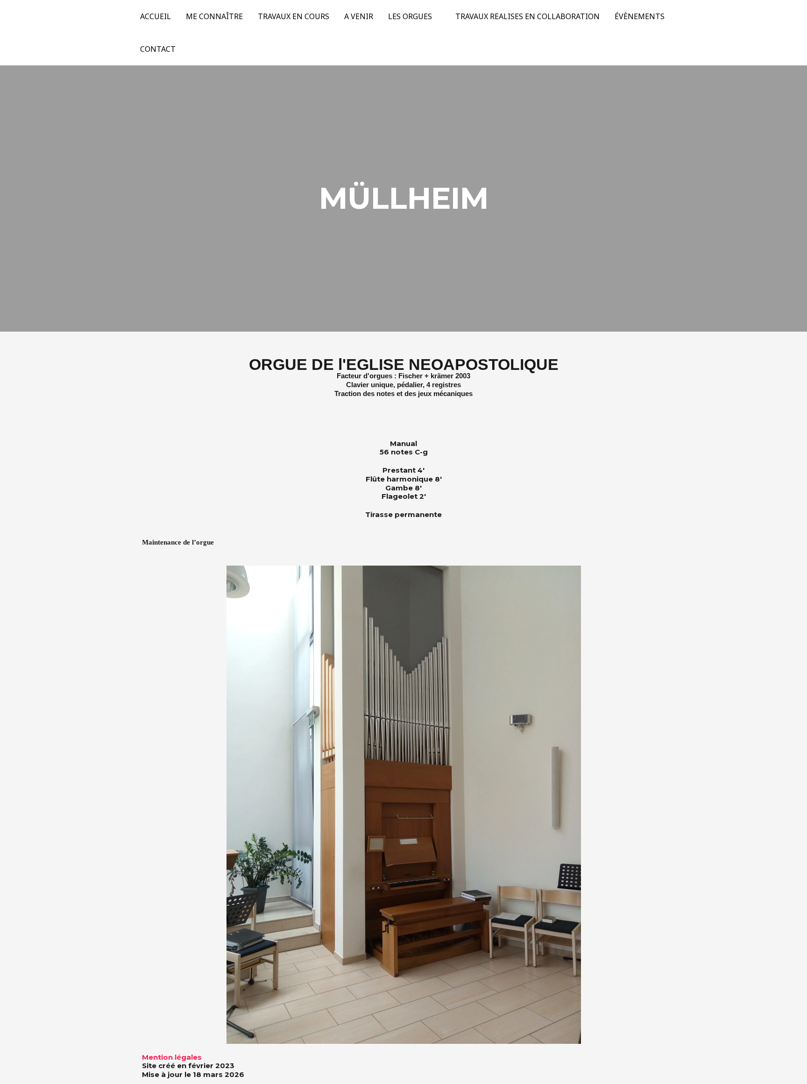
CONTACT (158, 49)
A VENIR (358, 16)
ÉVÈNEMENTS (640, 16)
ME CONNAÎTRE (214, 16)
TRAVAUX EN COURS (293, 16)
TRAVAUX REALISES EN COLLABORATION (527, 16)
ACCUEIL (155, 16)
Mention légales (172, 1057)
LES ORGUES (410, 16)
